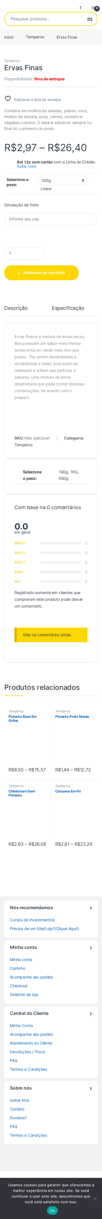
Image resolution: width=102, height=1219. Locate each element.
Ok (52, 1210)
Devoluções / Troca (27, 1051)
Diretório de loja (24, 994)
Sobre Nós (19, 1100)
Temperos (35, 36)
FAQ (14, 1060)
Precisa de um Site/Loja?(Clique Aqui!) (44, 928)
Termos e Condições (28, 1069)
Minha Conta (21, 1025)
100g (63, 471)
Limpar (46, 189)
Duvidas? (18, 1117)
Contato (17, 1109)
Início (9, 36)
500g (64, 478)
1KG (74, 471)
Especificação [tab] (68, 308)
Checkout (18, 985)
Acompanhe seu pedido (31, 977)
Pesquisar (90, 18)
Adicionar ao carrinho (44, 272)
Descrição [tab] (16, 308)
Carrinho (17, 968)
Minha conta (21, 959)
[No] (95, 1198)
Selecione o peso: (17, 182)
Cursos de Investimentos (32, 919)
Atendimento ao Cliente (31, 1043)
